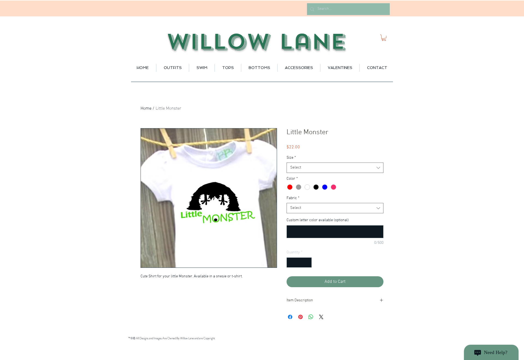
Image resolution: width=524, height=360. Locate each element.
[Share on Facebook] (290, 317)
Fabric (293, 198)
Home (146, 108)
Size (291, 157)
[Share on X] (321, 317)
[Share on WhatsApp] (311, 317)
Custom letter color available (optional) (318, 220)
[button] (384, 38)
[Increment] (307, 262)
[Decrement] (290, 262)
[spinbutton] (299, 262)
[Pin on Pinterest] (300, 317)
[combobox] (335, 168)
